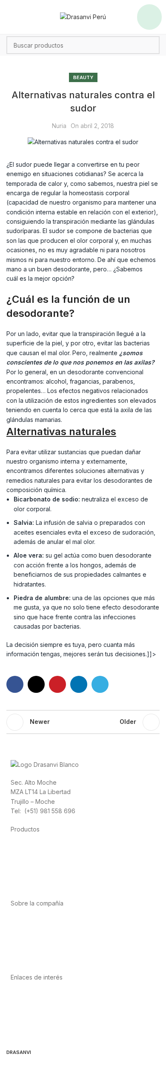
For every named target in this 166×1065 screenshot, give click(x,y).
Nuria (59, 125)
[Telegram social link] (100, 684)
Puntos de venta (34, 940)
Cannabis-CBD (31, 885)
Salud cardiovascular (40, 866)
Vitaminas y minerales (41, 875)
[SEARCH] (151, 45)
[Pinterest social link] (57, 684)
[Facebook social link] (14, 684)
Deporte (22, 856)
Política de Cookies (38, 1024)
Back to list (83, 722)
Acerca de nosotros (38, 921)
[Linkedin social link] (78, 684)
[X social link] (36, 684)
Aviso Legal (27, 1014)
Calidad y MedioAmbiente (47, 1033)
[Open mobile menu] (149, 17)
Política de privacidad (41, 995)
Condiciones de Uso (39, 1004)
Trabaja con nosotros (41, 950)
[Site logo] (83, 16)
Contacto (23, 959)
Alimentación (28, 847)
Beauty (83, 77)
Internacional (28, 930)
